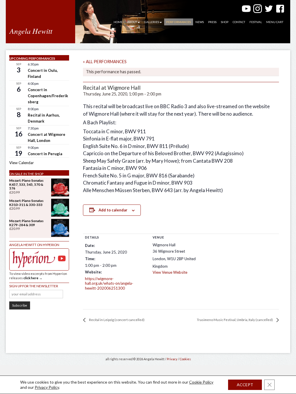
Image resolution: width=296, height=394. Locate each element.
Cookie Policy (201, 382)
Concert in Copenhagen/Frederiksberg (48, 95)
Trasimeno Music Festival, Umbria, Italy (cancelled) (235, 320)
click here (30, 278)
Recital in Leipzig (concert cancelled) (116, 320)
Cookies (185, 359)
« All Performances (105, 61)
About (132, 22)
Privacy (172, 359)
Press (212, 22)
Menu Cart (274, 22)
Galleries (151, 22)
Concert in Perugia (45, 153)
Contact (239, 22)
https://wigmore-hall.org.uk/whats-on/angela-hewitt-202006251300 (109, 283)
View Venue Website (170, 272)
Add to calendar (113, 210)
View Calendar (21, 162)
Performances (178, 22)
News (199, 22)
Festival (255, 22)
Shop (224, 22)
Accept (245, 384)
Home (118, 22)
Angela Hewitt (31, 31)
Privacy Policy (47, 387)
